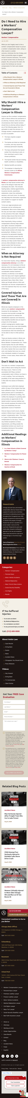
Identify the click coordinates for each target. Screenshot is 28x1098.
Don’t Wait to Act (9, 91)
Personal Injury (9, 574)
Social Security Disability (12, 587)
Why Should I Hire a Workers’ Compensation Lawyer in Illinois (13, 78)
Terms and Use (13, 1068)
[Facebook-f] (7, 557)
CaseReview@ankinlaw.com (18, 914)
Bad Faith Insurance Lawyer (12, 1015)
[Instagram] (4, 557)
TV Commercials (10, 680)
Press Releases (9, 663)
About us (6, 1022)
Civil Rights (8, 591)
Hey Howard (9, 673)
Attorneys (6, 1025)
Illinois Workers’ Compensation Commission (13, 173)
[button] (25, 2)
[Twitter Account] (16, 1056)
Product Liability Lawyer (11, 997)
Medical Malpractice (11, 581)
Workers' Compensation (19, 7)
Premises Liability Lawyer (11, 994)
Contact (6, 1037)
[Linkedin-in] (11, 557)
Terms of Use (9, 767)
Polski (5, 1047)
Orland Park (5, 972)
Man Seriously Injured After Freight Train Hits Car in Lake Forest (13, 816)
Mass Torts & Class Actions (13, 584)
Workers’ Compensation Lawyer (13, 987)
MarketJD (15, 1060)
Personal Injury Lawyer (10, 990)
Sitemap (20, 1068)
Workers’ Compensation (12, 571)
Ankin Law (4, 7)
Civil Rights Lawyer (9, 1006)
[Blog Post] (14, 799)
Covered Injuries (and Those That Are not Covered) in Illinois (14, 87)
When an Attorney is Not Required (14, 82)
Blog (10, 7)
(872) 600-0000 (9, 965)
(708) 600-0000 (9, 980)
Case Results (9, 643)
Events (7, 650)
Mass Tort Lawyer (9, 1009)
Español (6, 1050)
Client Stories (9, 683)
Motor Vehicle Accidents (12, 577)
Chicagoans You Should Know (14, 660)
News (7, 653)
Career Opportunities (10, 1031)
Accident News (9, 657)
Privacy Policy (17, 744)
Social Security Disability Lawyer (13, 1012)
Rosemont (5, 957)
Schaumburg (5, 942)
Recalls (7, 594)
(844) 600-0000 (9, 935)
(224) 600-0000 (9, 950)
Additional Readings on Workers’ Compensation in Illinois (14, 95)
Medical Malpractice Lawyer (12, 1003)
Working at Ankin (9, 1028)
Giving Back (8, 647)
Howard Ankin (8, 504)
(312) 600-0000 (17, 3)
